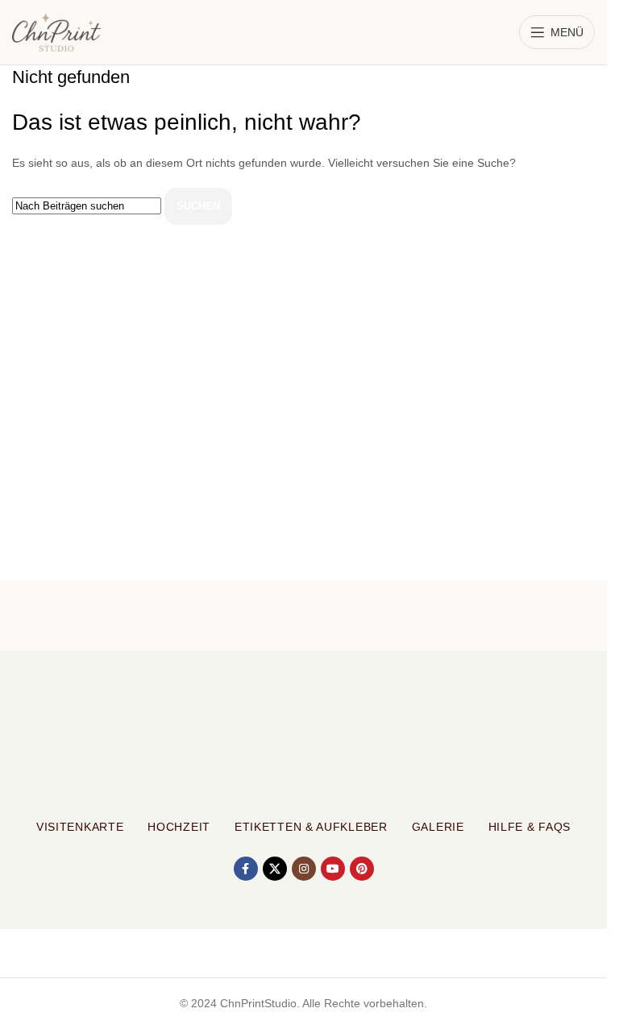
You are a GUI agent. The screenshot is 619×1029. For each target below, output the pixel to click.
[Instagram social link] (304, 869)
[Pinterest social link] (362, 869)
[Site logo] (56, 31)
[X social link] (275, 869)
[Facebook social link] (246, 869)
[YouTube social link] (333, 869)
